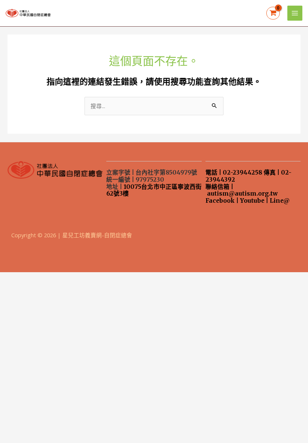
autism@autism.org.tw (242, 193)
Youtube (252, 200)
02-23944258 (242, 172)
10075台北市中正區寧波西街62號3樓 (153, 190)
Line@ (280, 200)
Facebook (220, 200)
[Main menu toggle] (294, 13)
